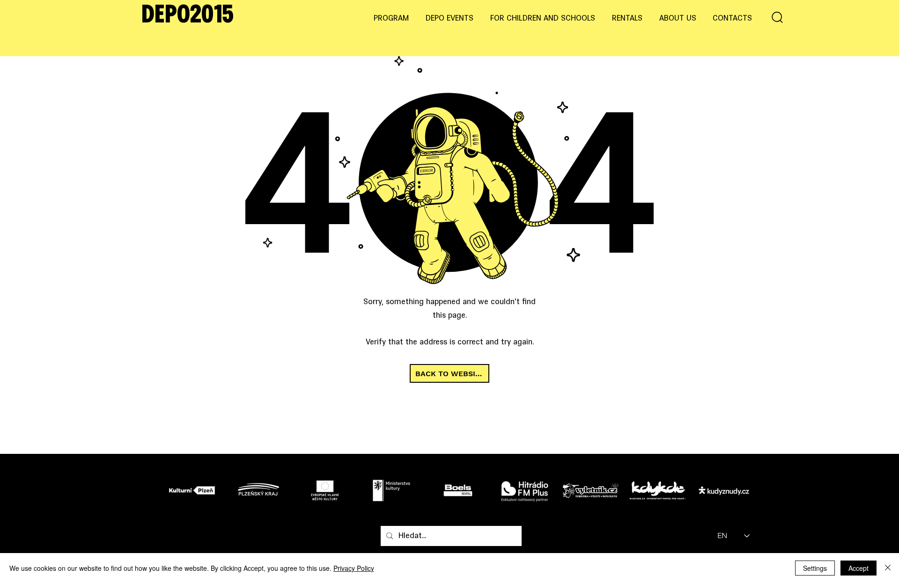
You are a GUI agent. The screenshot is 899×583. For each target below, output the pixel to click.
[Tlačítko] (194, 490)
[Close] (887, 568)
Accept (858, 568)
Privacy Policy (353, 568)
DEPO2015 (187, 16)
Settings (815, 568)
